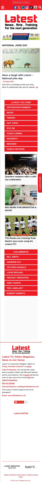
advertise (12, 475)
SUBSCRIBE (40, 183)
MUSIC (10, 112)
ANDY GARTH (14, 283)
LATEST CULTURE (21, 102)
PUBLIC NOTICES (15, 149)
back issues (21, 475)
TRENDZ (11, 118)
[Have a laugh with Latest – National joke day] (21, 60)
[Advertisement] (21, 319)
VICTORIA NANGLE (16, 267)
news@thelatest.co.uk (17, 395)
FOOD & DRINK (14, 133)
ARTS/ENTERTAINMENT (19, 107)
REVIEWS (11, 144)
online (29, 366)
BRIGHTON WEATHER (21, 467)
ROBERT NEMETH (16, 293)
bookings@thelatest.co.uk (28, 387)
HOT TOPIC (12, 123)
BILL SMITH (13, 257)
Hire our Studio (8, 383)
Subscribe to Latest (21, 2)
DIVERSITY (12, 139)
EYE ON (11, 128)
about (6, 475)
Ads (29, 377)
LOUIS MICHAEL (15, 272)
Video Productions (9, 380)
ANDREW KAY (14, 262)
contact (29, 475)
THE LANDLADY (15, 288)
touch (26, 375)
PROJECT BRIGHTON (17, 278)
